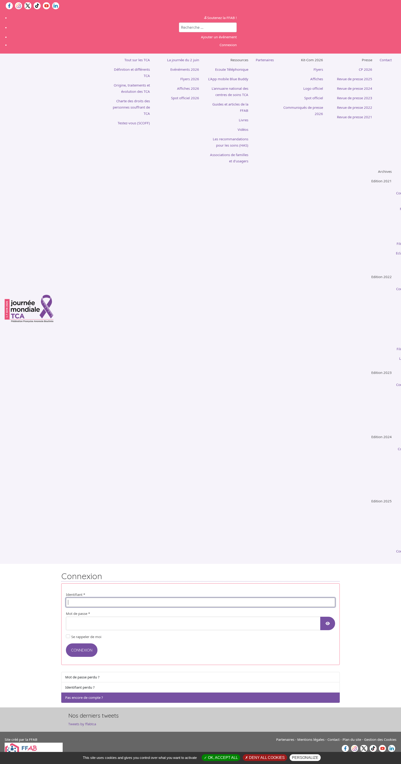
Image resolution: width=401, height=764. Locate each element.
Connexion (81, 650)
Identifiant (75, 594)
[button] (227, 60)
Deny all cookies (266, 758)
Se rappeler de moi (86, 636)
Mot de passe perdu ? (82, 677)
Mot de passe (78, 613)
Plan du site (352, 739)
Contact (333, 739)
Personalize (305, 758)
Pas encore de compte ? (84, 697)
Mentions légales (310, 739)
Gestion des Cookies (380, 739)
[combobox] (208, 27)
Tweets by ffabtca (82, 724)
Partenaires (285, 739)
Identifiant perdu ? (80, 687)
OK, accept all (222, 758)
